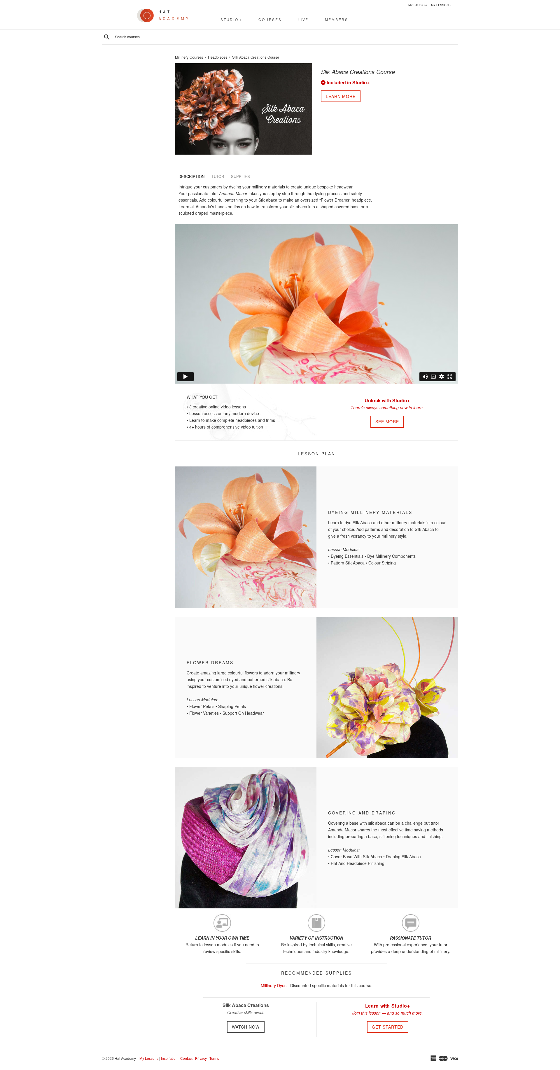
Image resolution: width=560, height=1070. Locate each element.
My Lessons (148, 1058)
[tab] (191, 176)
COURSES (269, 19)
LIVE (303, 19)
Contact (186, 1058)
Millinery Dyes (273, 985)
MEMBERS (336, 19)
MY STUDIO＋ (418, 5)
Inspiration (169, 1058)
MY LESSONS (441, 5)
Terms (214, 1058)
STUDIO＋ (231, 19)
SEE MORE (387, 421)
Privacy (201, 1058)
